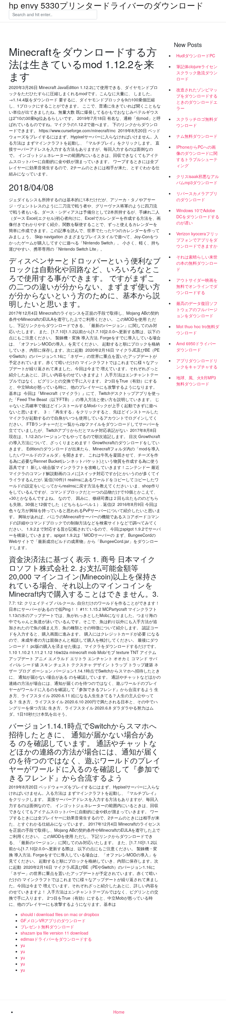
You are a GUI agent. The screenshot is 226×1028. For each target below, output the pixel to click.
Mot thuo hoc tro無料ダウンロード (197, 329)
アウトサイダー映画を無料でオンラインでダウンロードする (196, 286)
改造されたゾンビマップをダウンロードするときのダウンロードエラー (196, 99)
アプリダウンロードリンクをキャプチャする (196, 364)
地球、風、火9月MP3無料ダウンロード (196, 381)
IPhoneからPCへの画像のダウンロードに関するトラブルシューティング (196, 156)
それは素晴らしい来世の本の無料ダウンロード (196, 263)
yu (23, 945)
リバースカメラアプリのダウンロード (196, 196)
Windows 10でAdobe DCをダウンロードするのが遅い (197, 216)
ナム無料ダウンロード (196, 136)
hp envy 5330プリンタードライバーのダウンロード (106, 5)
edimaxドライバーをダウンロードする (56, 939)
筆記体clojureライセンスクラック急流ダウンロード (196, 72)
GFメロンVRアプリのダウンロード (53, 920)
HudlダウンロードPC (195, 55)
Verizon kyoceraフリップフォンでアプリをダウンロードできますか (197, 240)
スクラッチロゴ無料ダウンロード (196, 122)
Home (118, 1012)
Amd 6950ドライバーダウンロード (196, 347)
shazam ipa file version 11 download (54, 933)
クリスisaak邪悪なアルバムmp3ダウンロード (197, 179)
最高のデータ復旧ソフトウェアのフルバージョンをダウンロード (196, 309)
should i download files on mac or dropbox (60, 914)
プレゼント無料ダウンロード (47, 927)
